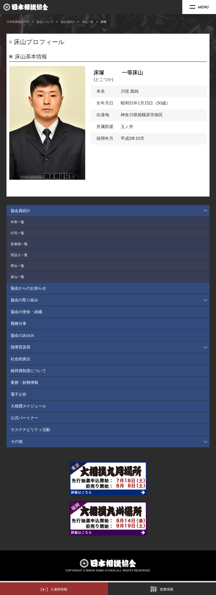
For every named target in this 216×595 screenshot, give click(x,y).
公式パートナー (24, 418)
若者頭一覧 (19, 244)
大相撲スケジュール (28, 406)
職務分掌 (18, 323)
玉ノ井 (127, 126)
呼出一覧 (17, 266)
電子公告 (18, 394)
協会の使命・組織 (26, 311)
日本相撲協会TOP (17, 21)
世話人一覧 (19, 255)
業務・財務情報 (24, 382)
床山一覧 (87, 21)
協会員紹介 (68, 21)
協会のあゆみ (22, 335)
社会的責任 (20, 359)
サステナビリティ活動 (30, 429)
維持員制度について (28, 370)
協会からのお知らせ (28, 288)
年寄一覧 (17, 222)
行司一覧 (17, 233)
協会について (45, 21)
